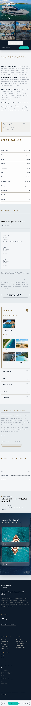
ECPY (2, 657)
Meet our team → (6, 668)
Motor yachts (5, 646)
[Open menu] (27, 3)
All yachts (4, 639)
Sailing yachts (5, 644)
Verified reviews (20, 647)
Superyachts (4, 648)
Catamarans (4, 641)
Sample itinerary (20, 645)
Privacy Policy (5, 697)
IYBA (2, 655)
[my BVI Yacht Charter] (9, 3)
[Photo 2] (7, 25)
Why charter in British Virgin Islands (22, 642)
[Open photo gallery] (15, 10)
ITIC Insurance (5, 660)
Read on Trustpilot (8, 624)
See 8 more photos (15, 43)
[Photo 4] (7, 35)
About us (18, 639)
